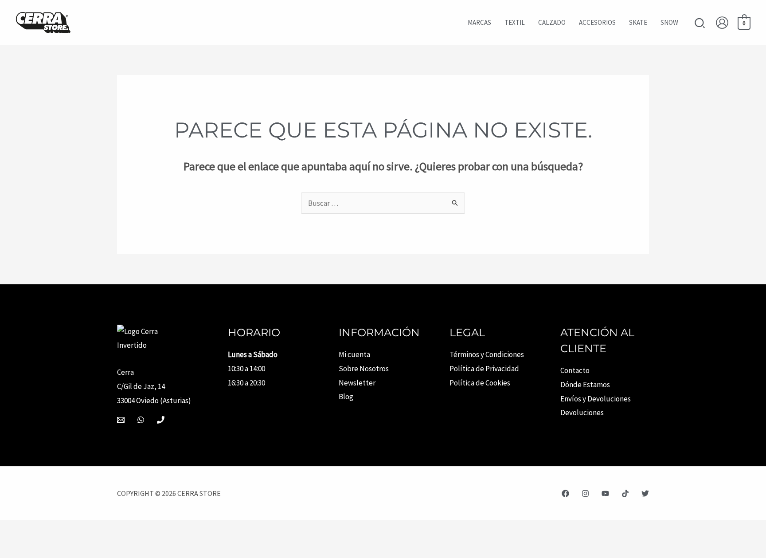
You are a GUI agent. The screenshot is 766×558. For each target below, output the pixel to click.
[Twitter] (645, 493)
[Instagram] (585, 493)
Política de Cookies (479, 383)
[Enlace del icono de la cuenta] (722, 22)
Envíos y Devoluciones (595, 399)
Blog (346, 396)
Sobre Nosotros (364, 368)
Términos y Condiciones (486, 354)
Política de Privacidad (484, 368)
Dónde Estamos (585, 384)
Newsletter (357, 383)
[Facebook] (565, 493)
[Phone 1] (160, 420)
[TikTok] (625, 493)
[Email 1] (121, 420)
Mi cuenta (354, 354)
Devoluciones (582, 412)
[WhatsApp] (141, 420)
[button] (700, 24)
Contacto (575, 370)
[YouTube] (605, 493)
